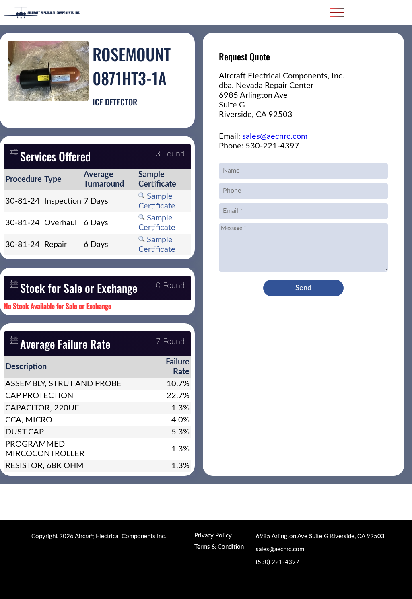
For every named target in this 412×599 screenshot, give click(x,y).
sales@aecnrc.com (274, 136)
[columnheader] (23, 179)
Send (303, 288)
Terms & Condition (219, 547)
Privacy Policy (213, 536)
